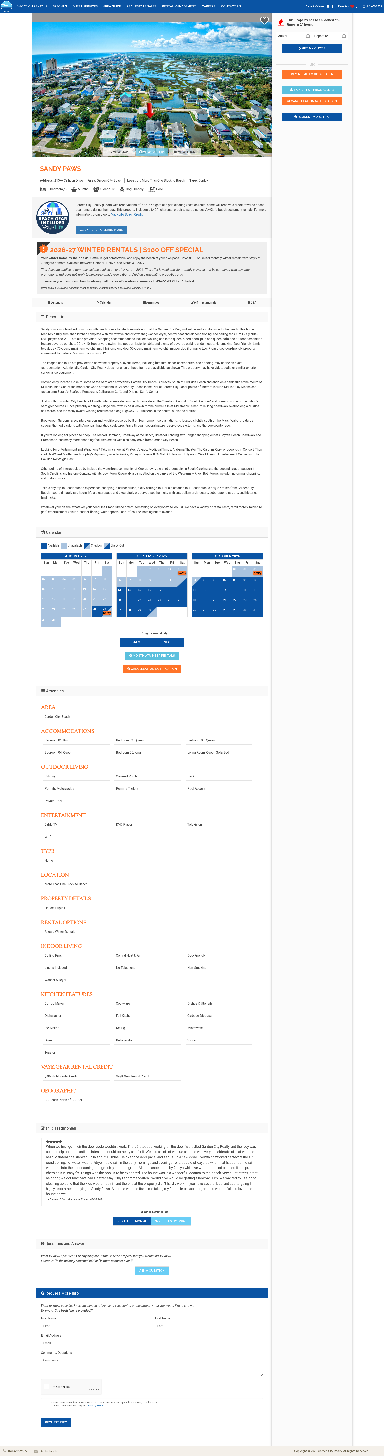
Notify (107, 613)
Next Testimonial (132, 1221)
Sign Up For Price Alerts (313, 90)
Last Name (162, 1318)
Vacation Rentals (32, 6)
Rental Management (179, 6)
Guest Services (85, 6)
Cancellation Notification (153, 669)
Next (168, 642)
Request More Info (313, 117)
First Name (48, 1318)
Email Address (51, 1335)
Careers (208, 6)
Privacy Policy (95, 1405)
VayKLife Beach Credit (127, 214)
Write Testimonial (171, 1221)
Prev (136, 642)
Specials (60, 6)
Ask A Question (152, 1270)
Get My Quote (313, 48)
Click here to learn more (101, 230)
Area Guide (112, 6)
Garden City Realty (330, 1451)
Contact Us (231, 6)
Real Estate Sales (141, 6)
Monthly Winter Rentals (153, 655)
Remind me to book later (312, 74)
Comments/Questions (56, 1353)
